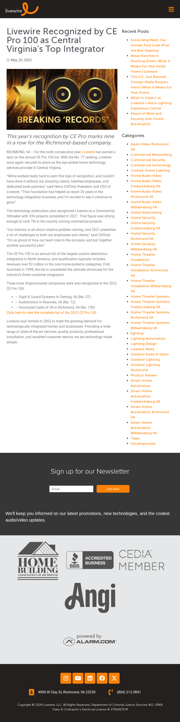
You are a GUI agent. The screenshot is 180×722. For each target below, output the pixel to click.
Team (135, 438)
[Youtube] (77, 678)
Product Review (144, 375)
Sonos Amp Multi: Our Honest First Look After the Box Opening (150, 45)
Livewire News (142, 349)
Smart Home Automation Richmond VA (150, 412)
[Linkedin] (90, 678)
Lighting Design (144, 344)
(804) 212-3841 (129, 692)
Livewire (88, 152)
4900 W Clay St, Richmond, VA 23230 (66, 692)
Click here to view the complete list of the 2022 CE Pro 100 (51, 313)
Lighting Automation (148, 338)
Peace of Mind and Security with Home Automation (147, 118)
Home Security (143, 218)
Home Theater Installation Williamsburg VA (151, 286)
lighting (137, 333)
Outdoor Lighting (145, 359)
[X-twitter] (114, 678)
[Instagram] (65, 678)
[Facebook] (102, 678)
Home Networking (146, 212)
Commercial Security (148, 160)
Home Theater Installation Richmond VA (149, 270)
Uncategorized (143, 443)
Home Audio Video (146, 176)
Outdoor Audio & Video (150, 354)
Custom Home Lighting (150, 170)
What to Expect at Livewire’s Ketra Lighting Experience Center (151, 103)
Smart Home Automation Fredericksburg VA (145, 396)
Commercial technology (151, 165)
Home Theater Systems (150, 296)
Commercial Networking (151, 155)
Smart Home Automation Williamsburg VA (144, 427)
